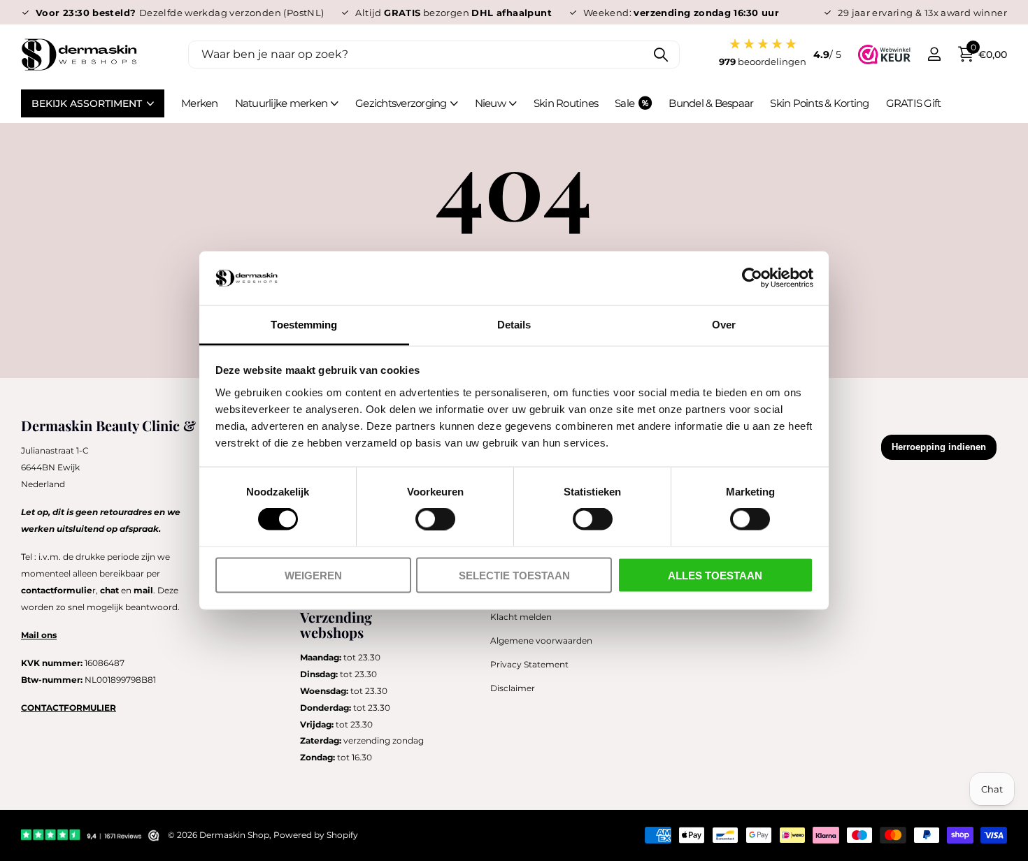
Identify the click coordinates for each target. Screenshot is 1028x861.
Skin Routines (566, 103)
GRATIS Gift (913, 103)
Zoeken (660, 54)
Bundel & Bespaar (711, 103)
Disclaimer (512, 688)
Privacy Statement (529, 664)
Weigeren (313, 575)
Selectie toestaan (514, 575)
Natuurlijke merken (281, 103)
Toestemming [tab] (304, 324)
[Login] (934, 54)
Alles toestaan (715, 575)
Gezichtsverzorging (401, 103)
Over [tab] (724, 324)
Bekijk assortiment (88, 103)
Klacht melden (521, 617)
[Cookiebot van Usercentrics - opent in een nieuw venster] (752, 278)
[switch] (435, 519)
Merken (199, 103)
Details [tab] (514, 324)
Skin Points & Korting (819, 103)
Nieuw (490, 103)
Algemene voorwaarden (541, 640)
